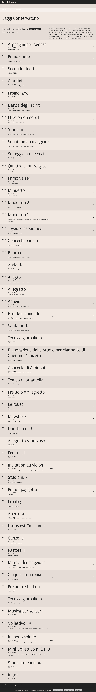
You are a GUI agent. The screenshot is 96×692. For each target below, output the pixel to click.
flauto (58, 32)
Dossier (42, 2)
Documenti (60, 2)
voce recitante (78, 38)
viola (50, 38)
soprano (68, 36)
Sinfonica (5, 32)
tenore (72, 36)
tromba (77, 36)
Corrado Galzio (71, 30)
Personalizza (79, 690)
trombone (81, 36)
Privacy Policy (58, 685)
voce (73, 38)
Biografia (36, 2)
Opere (48, 2)
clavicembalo (51, 30)
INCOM (77, 32)
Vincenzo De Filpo (87, 36)
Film (21, 29)
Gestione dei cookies (39, 685)
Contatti (85, 2)
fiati (55, 32)
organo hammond (71, 34)
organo (65, 34)
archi (57, 28)
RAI (92, 34)
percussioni (77, 34)
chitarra (81, 28)
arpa (60, 28)
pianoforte (85, 34)
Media (53, 2)
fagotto (83, 30)
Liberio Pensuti (86, 32)
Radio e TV (25, 29)
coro (66, 30)
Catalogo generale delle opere (11, 10)
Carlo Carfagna (70, 28)
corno (62, 30)
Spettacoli (11, 32)
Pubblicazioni (77, 2)
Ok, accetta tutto (58, 690)
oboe (54, 34)
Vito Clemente (68, 38)
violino (54, 38)
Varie (17, 32)
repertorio (52, 36)
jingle (82, 32)
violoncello (60, 38)
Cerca (4, 6)
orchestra (58, 34)
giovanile (72, 32)
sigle (64, 36)
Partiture (68, 2)
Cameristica (6, 29)
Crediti (72, 685)
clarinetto (87, 28)
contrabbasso (57, 30)
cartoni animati (76, 28)
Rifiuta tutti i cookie (69, 690)
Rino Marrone (59, 36)
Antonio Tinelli (52, 28)
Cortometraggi (14, 29)
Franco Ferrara (64, 32)
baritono (64, 28)
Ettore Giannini (78, 30)
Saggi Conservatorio (35, 29)
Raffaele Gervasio (9, 2)
